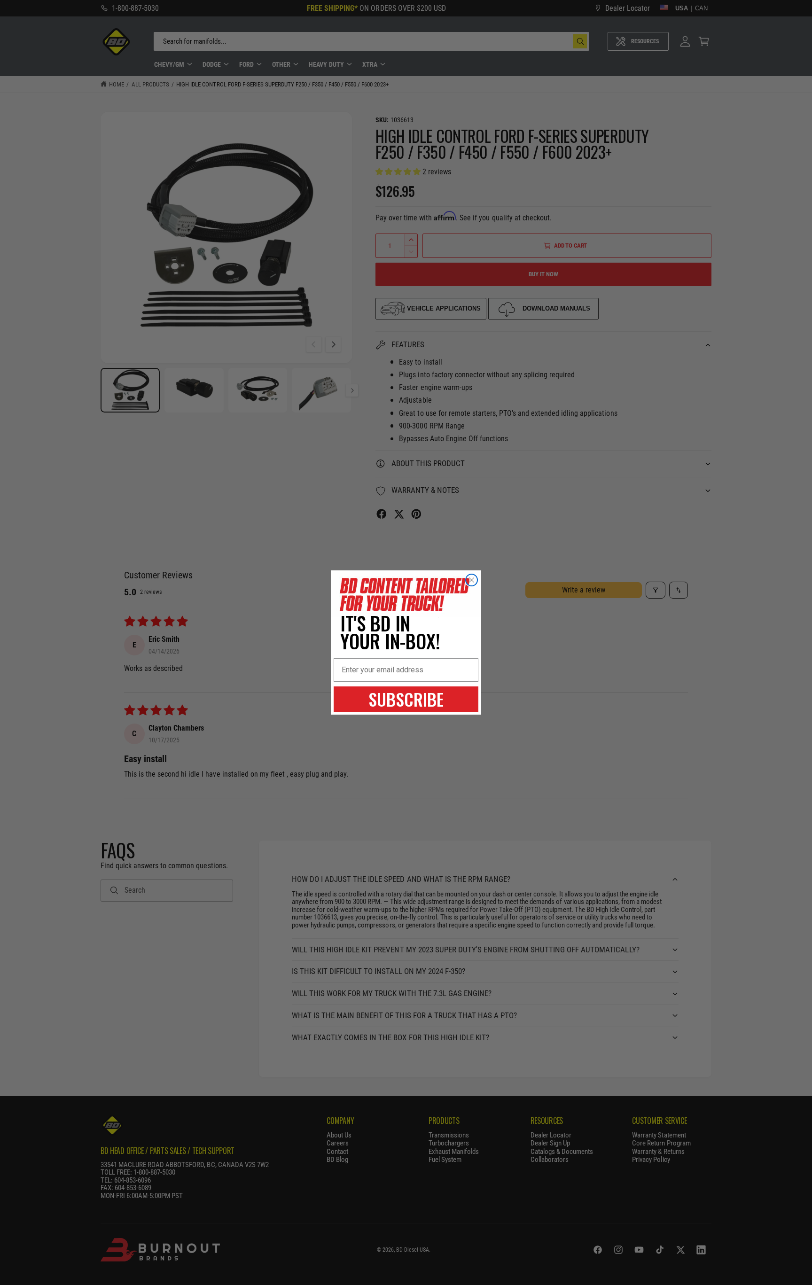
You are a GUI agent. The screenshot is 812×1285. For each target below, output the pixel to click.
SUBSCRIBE (406, 698)
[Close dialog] (471, 580)
